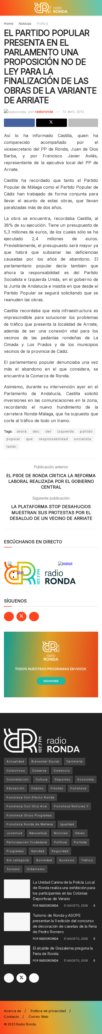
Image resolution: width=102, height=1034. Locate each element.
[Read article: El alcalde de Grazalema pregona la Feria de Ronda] (17, 954)
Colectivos (16, 770)
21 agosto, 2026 (75, 905)
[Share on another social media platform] (83, 123)
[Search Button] (96, 8)
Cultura (42, 779)
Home (8, 24)
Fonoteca (78, 788)
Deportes (62, 779)
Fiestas (57, 788)
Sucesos (66, 860)
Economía (85, 779)
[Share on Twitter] (51, 123)
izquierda (65, 431)
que (29, 439)
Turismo (13, 869)
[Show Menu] (6, 8)
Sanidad (37, 851)
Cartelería (74, 761)
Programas (15, 851)
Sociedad (44, 860)
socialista (82, 439)
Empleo (37, 788)
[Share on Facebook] (19, 123)
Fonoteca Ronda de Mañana (30, 824)
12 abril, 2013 (73, 111)
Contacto (11, 1016)
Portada (80, 842)
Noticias (25, 24)
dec (36, 431)
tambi (11, 446)
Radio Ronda (26, 1024)
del (48, 431)
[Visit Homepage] (51, 8)
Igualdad (67, 824)
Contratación (18, 779)
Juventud (14, 833)
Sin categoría (18, 860)
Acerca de (12, 1011)
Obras (80, 833)
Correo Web (38, 1016)
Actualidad (15, 761)
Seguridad (60, 851)
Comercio (62, 770)
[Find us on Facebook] (9, 616)
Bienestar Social (45, 761)
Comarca (39, 770)
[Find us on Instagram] (34, 616)
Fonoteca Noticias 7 (71, 806)
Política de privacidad (48, 1011)
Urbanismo (36, 869)
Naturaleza (38, 833)
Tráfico (87, 860)
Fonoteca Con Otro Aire (27, 806)
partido (86, 431)
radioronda (44, 111)
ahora (22, 431)
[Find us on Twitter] (21, 616)
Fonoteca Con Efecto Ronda (30, 797)
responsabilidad (53, 439)
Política (42, 24)
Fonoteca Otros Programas (29, 815)
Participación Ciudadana (27, 842)
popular (13, 439)
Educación (15, 788)
